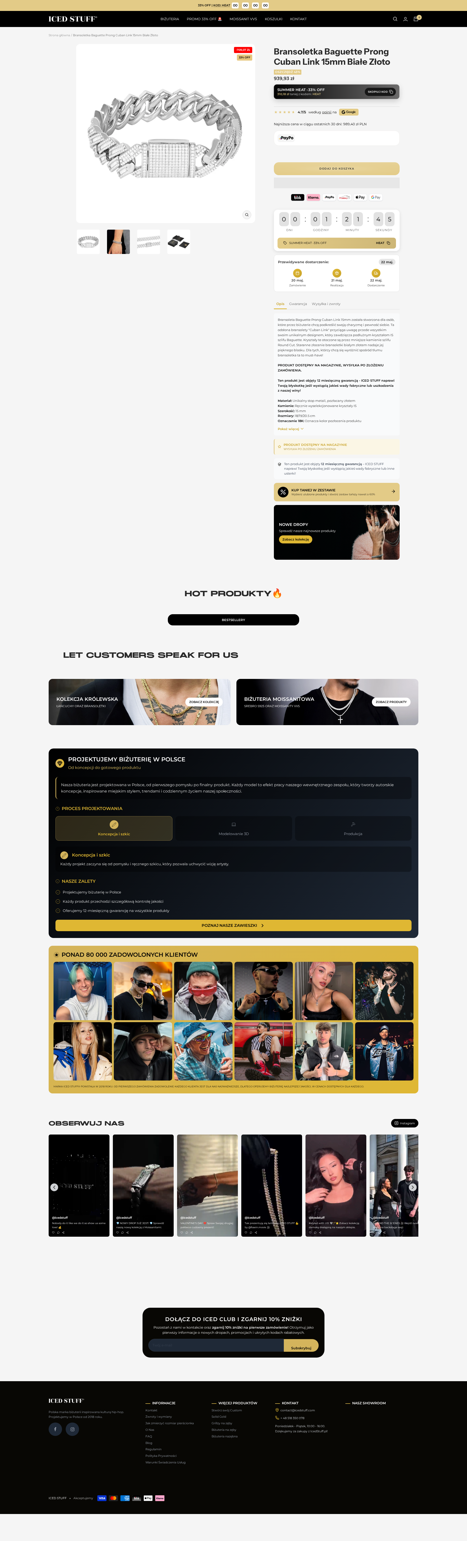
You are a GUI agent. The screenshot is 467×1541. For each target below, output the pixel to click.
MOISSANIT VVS (243, 19)
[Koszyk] (415, 19)
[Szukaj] (395, 19)
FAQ (148, 1436)
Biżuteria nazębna (225, 1436)
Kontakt (151, 1410)
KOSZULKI (273, 19)
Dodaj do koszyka (336, 168)
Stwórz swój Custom (227, 1410)
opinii (327, 112)
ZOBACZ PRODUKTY (391, 702)
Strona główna (59, 35)
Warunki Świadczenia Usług (165, 1462)
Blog (148, 1443)
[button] (336, 183)
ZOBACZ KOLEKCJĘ (204, 702)
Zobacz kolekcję (295, 539)
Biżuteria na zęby (224, 1430)
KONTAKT (298, 19)
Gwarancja (298, 304)
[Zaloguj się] (405, 19)
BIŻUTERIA (170, 19)
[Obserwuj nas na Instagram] (72, 1429)
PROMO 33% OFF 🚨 (204, 19)
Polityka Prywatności (161, 1456)
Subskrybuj (301, 1348)
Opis (280, 304)
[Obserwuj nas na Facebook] (55, 1429)
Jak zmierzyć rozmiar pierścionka (169, 1423)
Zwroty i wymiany (158, 1416)
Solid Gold (219, 1416)
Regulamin (153, 1449)
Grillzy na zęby (222, 1423)
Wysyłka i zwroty (326, 304)
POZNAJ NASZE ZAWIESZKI (229, 925)
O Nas (149, 1430)
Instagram (407, 1123)
